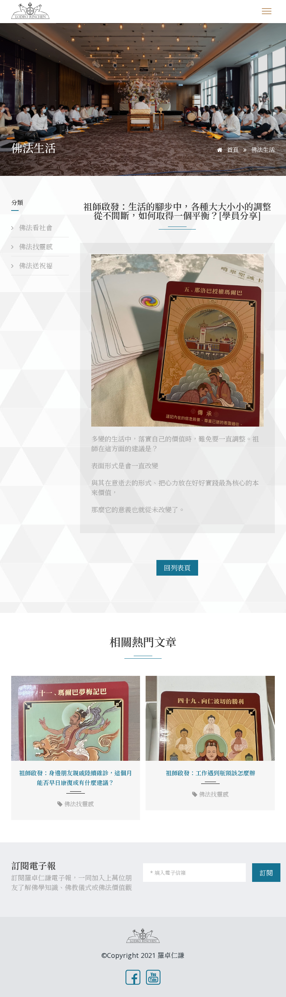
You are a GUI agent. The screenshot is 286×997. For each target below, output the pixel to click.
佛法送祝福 (35, 265)
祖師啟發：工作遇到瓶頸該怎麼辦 (210, 773)
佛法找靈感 (35, 246)
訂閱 (266, 872)
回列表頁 (177, 567)
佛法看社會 (35, 227)
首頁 (232, 150)
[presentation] (19, 749)
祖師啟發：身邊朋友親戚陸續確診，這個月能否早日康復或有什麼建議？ (75, 778)
